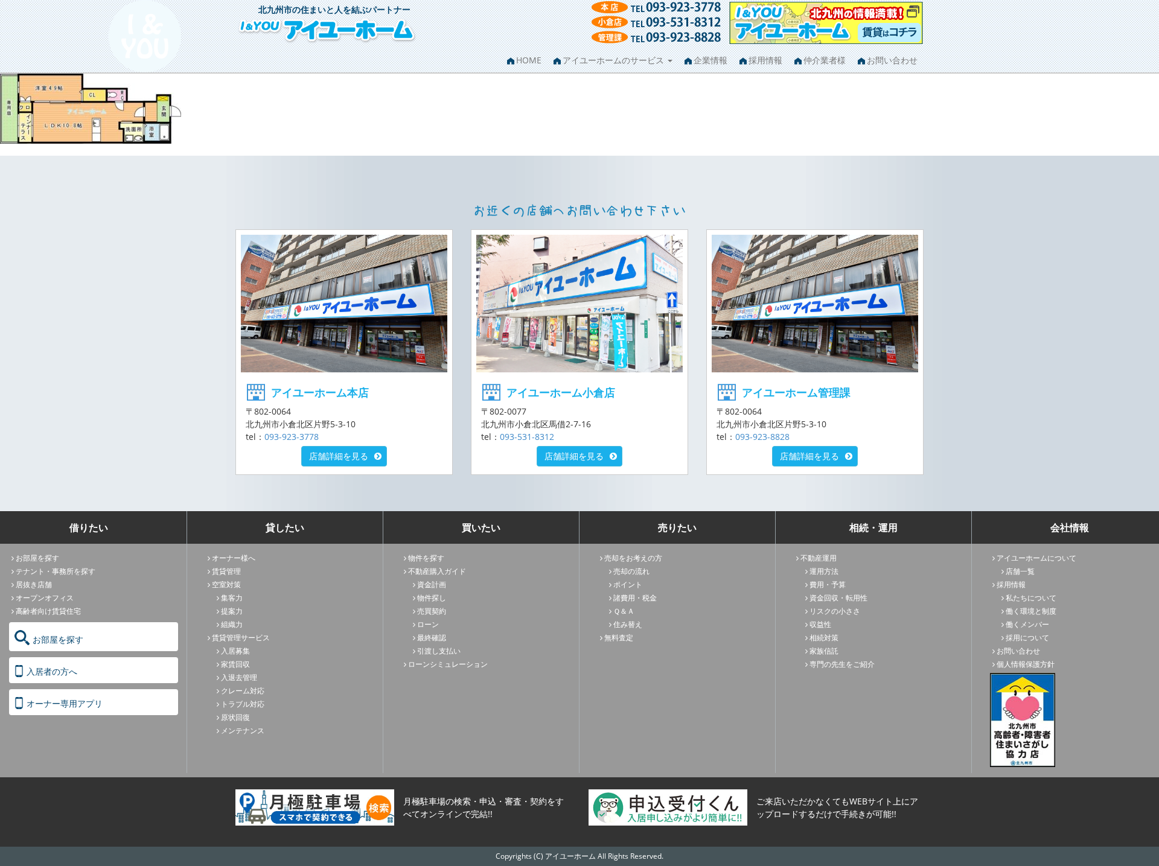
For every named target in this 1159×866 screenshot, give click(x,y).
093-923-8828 (762, 436)
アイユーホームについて (1036, 558)
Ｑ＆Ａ (623, 611)
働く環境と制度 (1031, 611)
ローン (428, 624)
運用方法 (823, 571)
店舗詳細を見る (338, 456)
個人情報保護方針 (1026, 664)
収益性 (820, 624)
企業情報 (710, 60)
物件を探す (426, 558)
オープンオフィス (45, 598)
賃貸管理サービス (241, 637)
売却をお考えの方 (633, 558)
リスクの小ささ (834, 611)
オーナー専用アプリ (65, 703)
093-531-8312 (527, 436)
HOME (528, 60)
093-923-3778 (291, 436)
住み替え (627, 624)
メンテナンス (242, 730)
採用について (1027, 637)
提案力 (232, 611)
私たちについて (1031, 598)
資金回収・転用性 (838, 598)
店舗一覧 (1020, 571)
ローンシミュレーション (448, 664)
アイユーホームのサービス (614, 60)
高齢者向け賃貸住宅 (48, 611)
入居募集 (235, 651)
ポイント (627, 584)
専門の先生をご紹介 (842, 664)
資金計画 (431, 584)
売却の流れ (631, 571)
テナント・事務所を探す (55, 571)
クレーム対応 (242, 691)
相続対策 (823, 637)
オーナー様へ (233, 558)
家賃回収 (235, 664)
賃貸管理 (226, 571)
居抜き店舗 (34, 584)
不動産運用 (818, 558)
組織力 (232, 624)
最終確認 (431, 637)
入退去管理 (239, 677)
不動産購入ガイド (437, 571)
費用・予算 (827, 584)
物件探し (431, 598)
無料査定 (618, 637)
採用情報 (765, 60)
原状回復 (235, 717)
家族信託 (823, 651)
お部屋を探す (37, 558)
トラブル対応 (242, 704)
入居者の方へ (52, 671)
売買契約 (431, 611)
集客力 (232, 598)
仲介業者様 (824, 60)
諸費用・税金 (635, 598)
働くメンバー (1027, 624)
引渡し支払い (439, 651)
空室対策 (226, 584)
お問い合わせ (892, 60)
